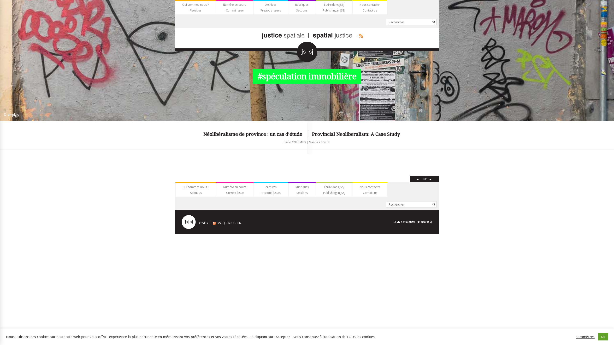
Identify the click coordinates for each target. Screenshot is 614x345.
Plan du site (234, 223)
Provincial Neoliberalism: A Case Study (356, 134)
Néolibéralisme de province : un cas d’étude (252, 134)
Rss (360, 36)
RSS (220, 223)
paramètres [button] (585, 337)
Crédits (203, 223)
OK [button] (603, 337)
